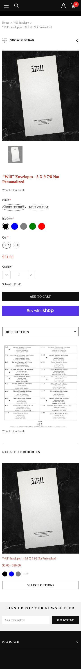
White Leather (14, 207)
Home (5, 22)
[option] (40, 13)
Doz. (6, 245)
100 (16, 245)
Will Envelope (21, 22)
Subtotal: (7, 284)
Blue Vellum (38, 207)
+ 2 (26, 574)
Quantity (6, 266)
